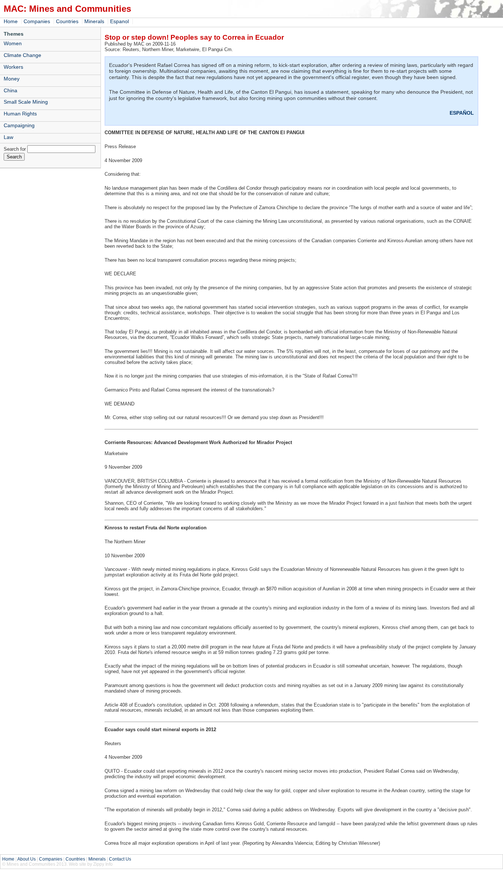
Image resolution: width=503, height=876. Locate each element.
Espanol (119, 21)
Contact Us (120, 859)
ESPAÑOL (462, 113)
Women (13, 43)
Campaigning (19, 125)
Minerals (94, 21)
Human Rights (20, 114)
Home (11, 21)
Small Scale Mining (26, 102)
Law (8, 137)
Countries (67, 21)
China (10, 90)
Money (12, 79)
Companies (37, 21)
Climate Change (22, 55)
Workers (13, 67)
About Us (26, 859)
